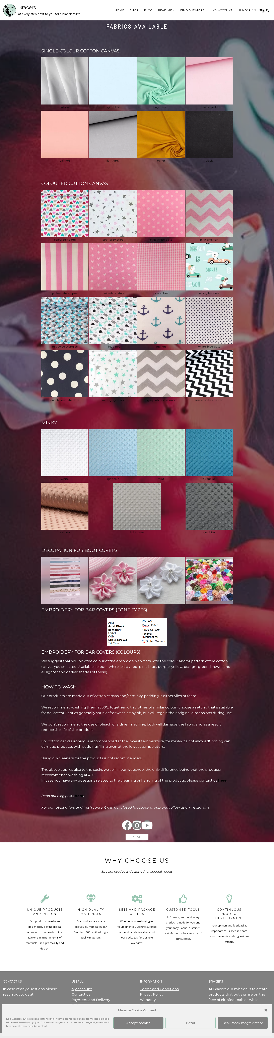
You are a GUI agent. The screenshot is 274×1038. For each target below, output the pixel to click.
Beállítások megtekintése (242, 1023)
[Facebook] (127, 825)
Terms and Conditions (159, 989)
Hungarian (247, 10)
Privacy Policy (151, 994)
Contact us (81, 994)
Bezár (190, 1023)
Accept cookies (138, 1023)
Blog (148, 10)
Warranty (148, 1000)
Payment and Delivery (91, 1000)
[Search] (267, 10)
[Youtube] (147, 825)
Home (119, 10)
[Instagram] (137, 825)
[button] (266, 1010)
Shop (134, 10)
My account (82, 989)
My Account (222, 10)
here (79, 796)
